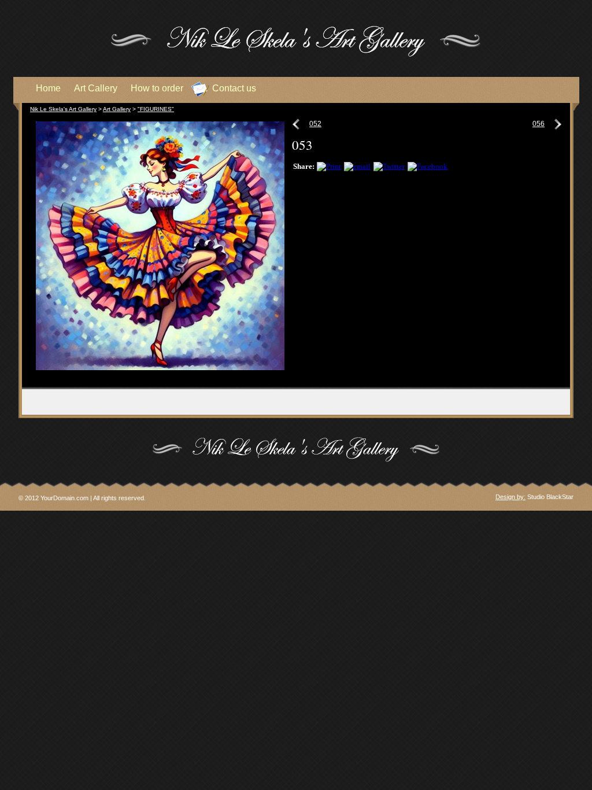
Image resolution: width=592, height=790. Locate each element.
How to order (157, 88)
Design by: (510, 496)
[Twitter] (389, 166)
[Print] (329, 166)
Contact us (234, 88)
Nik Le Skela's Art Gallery (63, 109)
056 (538, 124)
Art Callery (95, 88)
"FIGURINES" (156, 109)
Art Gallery (117, 109)
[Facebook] (427, 166)
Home (48, 88)
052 (315, 124)
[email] (357, 166)
